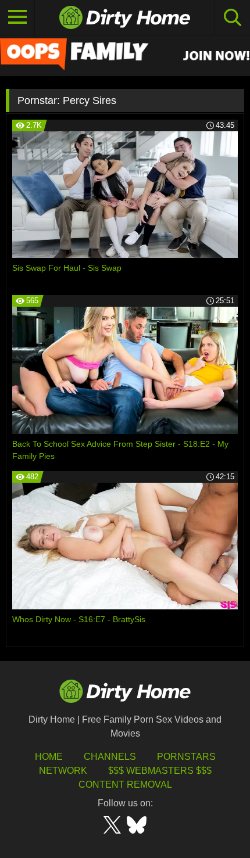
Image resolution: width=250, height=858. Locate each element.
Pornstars (186, 757)
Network (63, 771)
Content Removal (125, 784)
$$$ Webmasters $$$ (160, 771)
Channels (110, 757)
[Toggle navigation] (17, 17)
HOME (49, 757)
